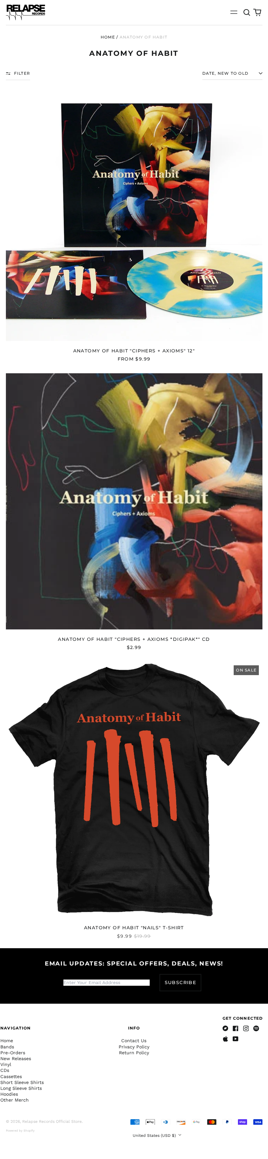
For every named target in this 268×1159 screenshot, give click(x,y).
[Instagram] (246, 1028)
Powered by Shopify (20, 1130)
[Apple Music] (225, 1039)
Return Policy (134, 1052)
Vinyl (5, 1064)
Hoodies (9, 1094)
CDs (4, 1070)
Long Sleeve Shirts (21, 1088)
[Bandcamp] (225, 1028)
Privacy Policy (134, 1046)
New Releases (15, 1058)
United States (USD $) (155, 1135)
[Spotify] (256, 1028)
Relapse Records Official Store (52, 1121)
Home (108, 37)
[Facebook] (236, 1028)
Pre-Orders (12, 1052)
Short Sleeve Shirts (22, 1082)
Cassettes (11, 1076)
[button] (247, 12)
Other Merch (14, 1100)
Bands (7, 1046)
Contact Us (133, 1040)
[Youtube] (236, 1039)
